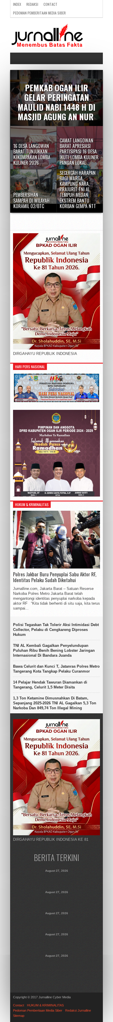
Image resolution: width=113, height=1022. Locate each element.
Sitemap (18, 1015)
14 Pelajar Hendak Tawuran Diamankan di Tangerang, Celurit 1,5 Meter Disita (50, 684)
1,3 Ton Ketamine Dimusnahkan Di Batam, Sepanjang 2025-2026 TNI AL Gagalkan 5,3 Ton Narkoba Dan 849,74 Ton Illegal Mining (54, 703)
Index (17, 4)
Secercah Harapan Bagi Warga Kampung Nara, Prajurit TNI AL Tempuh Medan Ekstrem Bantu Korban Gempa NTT (56, 967)
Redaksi (32, 4)
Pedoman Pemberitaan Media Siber (39, 12)
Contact (50, 4)
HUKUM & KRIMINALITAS (45, 1005)
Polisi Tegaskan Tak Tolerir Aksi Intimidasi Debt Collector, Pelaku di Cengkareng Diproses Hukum (56, 630)
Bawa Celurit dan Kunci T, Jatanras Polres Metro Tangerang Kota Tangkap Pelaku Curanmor (56, 668)
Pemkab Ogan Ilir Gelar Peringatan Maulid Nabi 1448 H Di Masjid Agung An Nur (57, 879)
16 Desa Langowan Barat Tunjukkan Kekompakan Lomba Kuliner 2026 (56, 900)
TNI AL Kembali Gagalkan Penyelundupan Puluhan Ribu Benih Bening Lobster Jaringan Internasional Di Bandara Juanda (54, 650)
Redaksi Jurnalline (78, 1010)
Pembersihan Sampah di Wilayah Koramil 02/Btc (56, 942)
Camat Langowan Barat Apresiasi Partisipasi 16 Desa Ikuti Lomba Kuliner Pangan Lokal (56, 921)
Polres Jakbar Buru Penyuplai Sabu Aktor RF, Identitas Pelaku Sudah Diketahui (54, 577)
